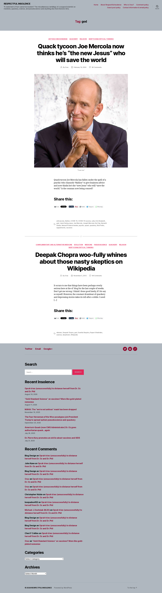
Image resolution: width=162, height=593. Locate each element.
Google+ (48, 348)
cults (93, 221)
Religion (83, 39)
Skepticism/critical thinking (101, 39)
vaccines (69, 228)
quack (87, 225)
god (57, 223)
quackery (93, 225)
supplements (60, 228)
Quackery (73, 39)
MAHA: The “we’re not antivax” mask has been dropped (50, 409)
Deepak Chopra (68, 332)
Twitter (28, 348)
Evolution (78, 245)
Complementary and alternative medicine (54, 245)
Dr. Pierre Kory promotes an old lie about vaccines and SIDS (52, 438)
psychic (81, 225)
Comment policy (142, 5)
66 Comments (97, 67)
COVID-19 (74, 221)
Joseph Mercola (88, 223)
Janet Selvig (64, 223)
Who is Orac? (129, 5)
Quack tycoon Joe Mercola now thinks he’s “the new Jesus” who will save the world (81, 53)
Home (96, 5)
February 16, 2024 (80, 67)
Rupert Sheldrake (96, 332)
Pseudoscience (100, 245)
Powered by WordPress (63, 588)
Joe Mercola (78, 223)
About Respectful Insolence (111, 5)
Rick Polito (100, 225)
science (59, 335)
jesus (71, 223)
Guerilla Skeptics (83, 332)
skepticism (66, 335)
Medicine (88, 245)
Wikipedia (74, 335)
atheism (59, 332)
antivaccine (60, 221)
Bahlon (67, 221)
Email (38, 348)
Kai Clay (97, 223)
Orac (66, 67)
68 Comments (97, 276)
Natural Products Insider (70, 225)
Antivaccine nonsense (58, 39)
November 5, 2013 (80, 276)
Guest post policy (113, 8)
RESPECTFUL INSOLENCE (17, 4)
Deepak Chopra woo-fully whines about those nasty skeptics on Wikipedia (81, 261)
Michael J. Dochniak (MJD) (37, 510)
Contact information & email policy (136, 8)
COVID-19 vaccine (84, 221)
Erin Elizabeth (100, 221)
